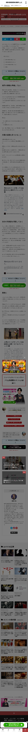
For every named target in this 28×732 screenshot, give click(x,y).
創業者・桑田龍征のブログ (16, 5)
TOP (2, 5)
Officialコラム (7, 5)
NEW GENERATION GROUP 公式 (14, 2)
